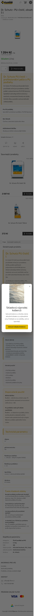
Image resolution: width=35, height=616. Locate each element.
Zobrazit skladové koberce (16, 327)
